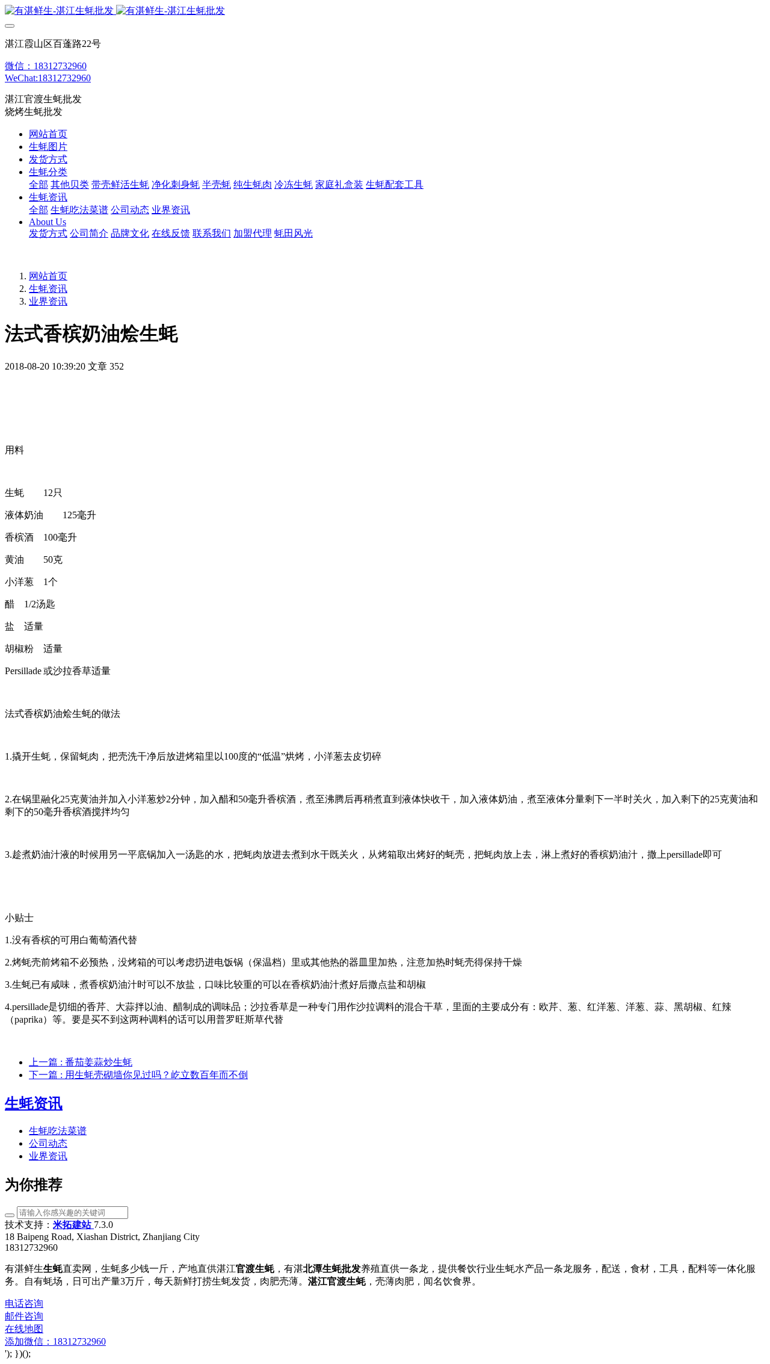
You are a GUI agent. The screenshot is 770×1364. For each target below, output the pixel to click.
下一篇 (138, 1075)
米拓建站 (73, 1225)
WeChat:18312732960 (48, 78)
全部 (38, 184)
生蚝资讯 (48, 289)
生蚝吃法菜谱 (58, 1131)
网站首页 (48, 134)
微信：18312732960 (46, 66)
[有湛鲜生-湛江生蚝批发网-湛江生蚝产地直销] (385, 11)
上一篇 (80, 1062)
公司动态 (48, 1143)
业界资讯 (48, 301)
